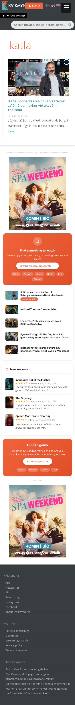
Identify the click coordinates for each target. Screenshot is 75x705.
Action (16, 274)
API (7, 592)
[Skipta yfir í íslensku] (47, 5)
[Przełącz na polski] (58, 5)
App (7, 582)
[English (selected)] (53, 5)
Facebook (11, 607)
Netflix (50, 274)
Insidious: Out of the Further (32, 379)
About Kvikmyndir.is (17, 612)
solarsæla (34, 383)
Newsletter (12, 587)
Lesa (11, 131)
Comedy (28, 274)
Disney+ (37, 279)
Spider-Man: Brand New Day (32, 415)
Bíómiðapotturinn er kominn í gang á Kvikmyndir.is (37, 683)
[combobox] (42, 25)
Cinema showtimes (17, 631)
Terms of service (16, 650)
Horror (39, 274)
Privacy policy (13, 645)
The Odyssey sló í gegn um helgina (27, 674)
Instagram (12, 602)
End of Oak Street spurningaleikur (26, 669)
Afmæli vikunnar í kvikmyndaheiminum (29, 679)
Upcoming (12, 635)
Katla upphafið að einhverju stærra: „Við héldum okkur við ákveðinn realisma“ (36, 105)
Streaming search (16, 640)
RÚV (60, 274)
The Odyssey (23, 398)
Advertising (12, 597)
